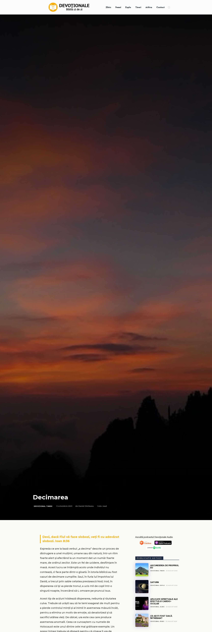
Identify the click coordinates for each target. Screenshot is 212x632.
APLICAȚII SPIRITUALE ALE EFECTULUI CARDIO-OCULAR (164, 601)
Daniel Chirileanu (86, 506)
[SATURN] (141, 586)
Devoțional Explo (157, 585)
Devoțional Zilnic (157, 607)
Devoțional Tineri (43, 506)
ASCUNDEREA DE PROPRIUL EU (164, 566)
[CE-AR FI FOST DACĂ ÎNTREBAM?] (141, 620)
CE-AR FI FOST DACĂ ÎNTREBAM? (161, 617)
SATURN (154, 582)
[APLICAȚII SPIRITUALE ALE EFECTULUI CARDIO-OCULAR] (141, 603)
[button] (168, 7)
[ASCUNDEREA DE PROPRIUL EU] (141, 569)
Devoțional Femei (157, 621)
